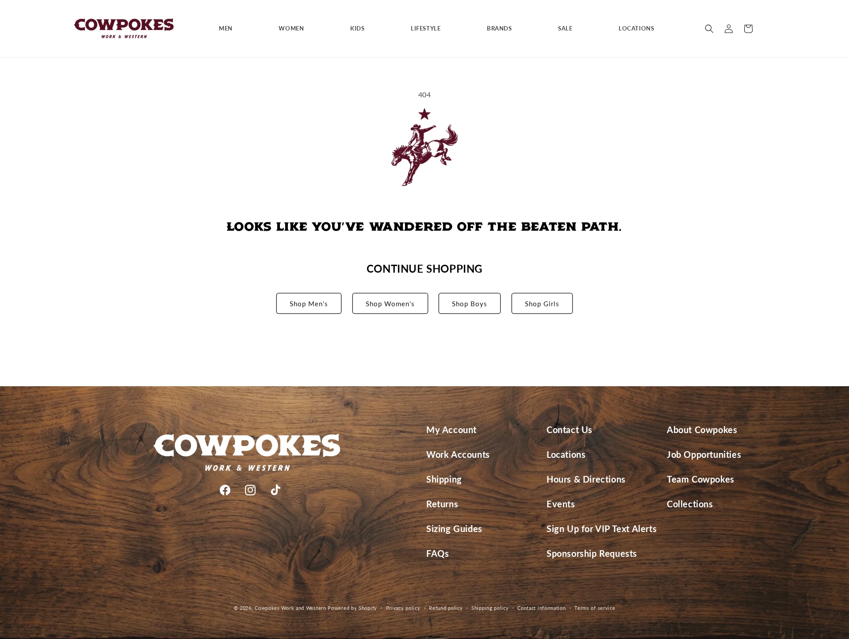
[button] (229, 28)
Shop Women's (390, 304)
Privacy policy (403, 608)
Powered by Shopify (352, 608)
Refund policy (446, 608)
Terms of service (594, 608)
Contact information (541, 608)
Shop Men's (309, 304)
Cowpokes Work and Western (290, 608)
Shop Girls (542, 304)
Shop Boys (469, 304)
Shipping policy (490, 608)
